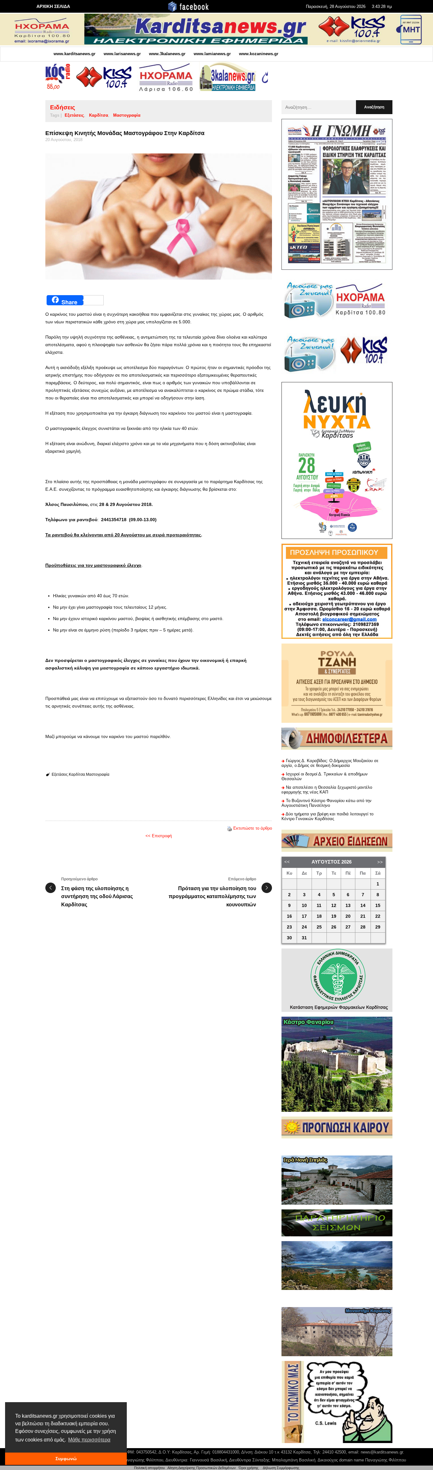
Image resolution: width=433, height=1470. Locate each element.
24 (304, 927)
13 (348, 905)
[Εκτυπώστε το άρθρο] (229, 828)
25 (319, 927)
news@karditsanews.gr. (382, 1452)
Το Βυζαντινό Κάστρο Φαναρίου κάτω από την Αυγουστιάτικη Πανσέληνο (326, 803)
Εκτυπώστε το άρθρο (252, 828)
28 (362, 927)
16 (289, 916)
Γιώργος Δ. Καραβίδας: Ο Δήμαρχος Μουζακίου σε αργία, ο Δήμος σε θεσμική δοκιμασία (329, 763)
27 (348, 927)
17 (304, 916)
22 (377, 916)
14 (362, 905)
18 (319, 916)
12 (333, 905)
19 (333, 916)
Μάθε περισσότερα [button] (89, 1439)
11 (319, 905)
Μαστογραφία (126, 115)
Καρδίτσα (98, 115)
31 (304, 938)
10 (304, 905)
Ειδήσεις (62, 107)
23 (289, 927)
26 (333, 927)
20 (348, 916)
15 (377, 905)
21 (362, 916)
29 (377, 927)
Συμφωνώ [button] (66, 1458)
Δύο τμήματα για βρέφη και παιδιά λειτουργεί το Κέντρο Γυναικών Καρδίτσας (327, 816)
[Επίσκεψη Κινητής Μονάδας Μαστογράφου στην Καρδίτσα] (158, 216)
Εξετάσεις (74, 115)
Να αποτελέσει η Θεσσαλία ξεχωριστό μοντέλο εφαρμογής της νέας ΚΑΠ (326, 789)
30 (289, 938)
